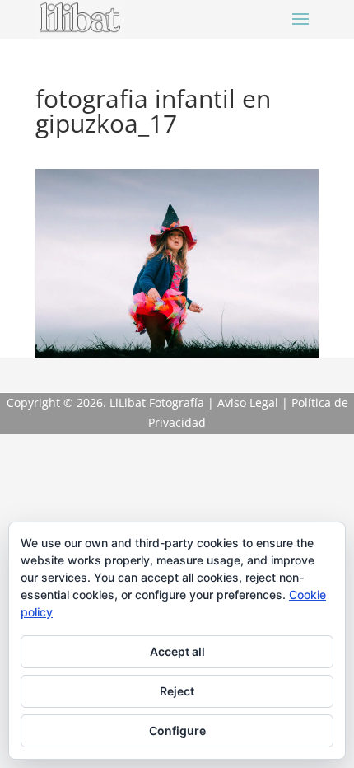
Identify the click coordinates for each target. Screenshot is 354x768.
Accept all (177, 651)
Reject (177, 691)
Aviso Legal (247, 402)
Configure (177, 731)
